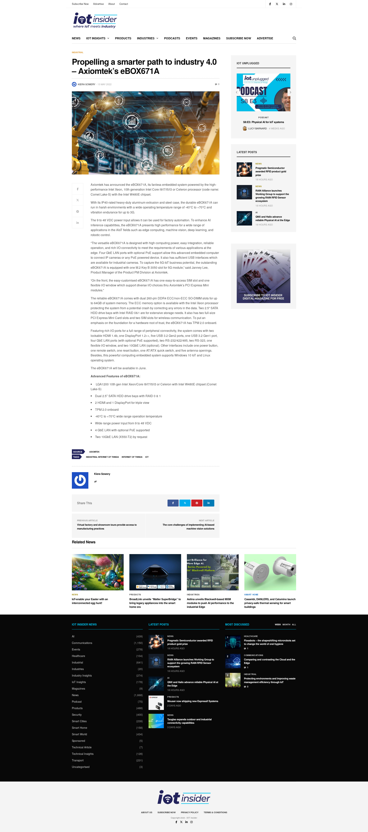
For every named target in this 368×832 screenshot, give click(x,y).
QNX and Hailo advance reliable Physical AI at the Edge (272, 218)
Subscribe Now (80, 4)
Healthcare (78, 655)
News (76, 38)
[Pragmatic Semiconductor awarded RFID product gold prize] (244, 169)
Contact (123, 4)
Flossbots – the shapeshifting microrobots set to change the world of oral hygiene (269, 642)
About (111, 4)
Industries (145, 38)
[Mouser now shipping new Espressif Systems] (156, 703)
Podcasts (172, 38)
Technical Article (82, 747)
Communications (82, 642)
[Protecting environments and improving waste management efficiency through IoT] (233, 680)
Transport (78, 760)
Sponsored (78, 740)
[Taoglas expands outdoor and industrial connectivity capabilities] (156, 721)
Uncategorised (81, 766)
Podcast (263, 117)
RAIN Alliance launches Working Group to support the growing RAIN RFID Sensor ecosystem (272, 196)
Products (123, 38)
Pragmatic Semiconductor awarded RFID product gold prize (270, 171)
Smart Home (251, 595)
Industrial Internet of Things (102, 457)
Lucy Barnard (257, 128)
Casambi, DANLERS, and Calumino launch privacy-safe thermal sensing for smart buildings (270, 603)
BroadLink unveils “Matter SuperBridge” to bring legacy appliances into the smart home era (155, 603)
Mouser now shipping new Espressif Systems (192, 701)
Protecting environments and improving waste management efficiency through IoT (269, 680)
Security (77, 714)
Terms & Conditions (215, 812)
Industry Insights (82, 675)
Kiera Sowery (86, 84)
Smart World (79, 734)
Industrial (77, 52)
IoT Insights (95, 38)
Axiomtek (94, 451)
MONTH (286, 624)
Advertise (98, 4)
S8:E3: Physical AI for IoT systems (263, 122)
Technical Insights (83, 753)
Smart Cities (79, 721)
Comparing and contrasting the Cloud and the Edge (269, 661)
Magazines (211, 38)
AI (256, 212)
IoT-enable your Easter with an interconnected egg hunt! (90, 601)
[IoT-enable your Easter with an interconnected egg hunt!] (98, 572)
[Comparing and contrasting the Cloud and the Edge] (233, 661)
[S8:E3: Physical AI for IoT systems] (263, 92)
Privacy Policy (189, 812)
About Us (146, 812)
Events (191, 38)
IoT (147, 457)
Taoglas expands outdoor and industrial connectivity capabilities (189, 721)
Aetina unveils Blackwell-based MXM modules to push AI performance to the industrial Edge (210, 603)
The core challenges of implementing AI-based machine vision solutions (188, 526)
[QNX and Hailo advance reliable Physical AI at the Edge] (244, 218)
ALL (294, 624)
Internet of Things (132, 457)
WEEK (278, 624)
